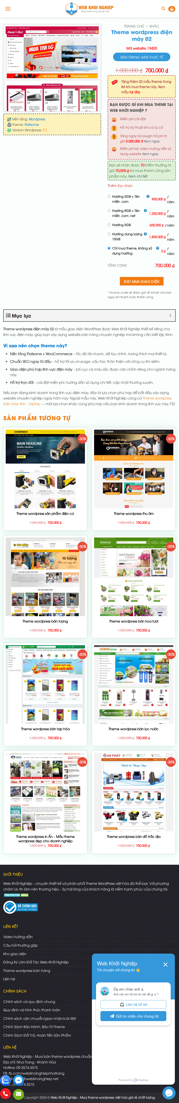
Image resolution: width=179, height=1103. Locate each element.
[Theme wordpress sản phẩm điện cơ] (45, 503)
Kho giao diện (14, 953)
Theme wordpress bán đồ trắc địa (133, 836)
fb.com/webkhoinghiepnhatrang (36, 1073)
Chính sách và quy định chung (29, 1001)
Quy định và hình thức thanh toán (31, 1009)
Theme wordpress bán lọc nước (134, 729)
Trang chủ (134, 26)
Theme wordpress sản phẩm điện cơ (45, 513)
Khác (154, 26)
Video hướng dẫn (18, 936)
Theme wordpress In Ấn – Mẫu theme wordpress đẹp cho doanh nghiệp (45, 838)
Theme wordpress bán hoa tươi (133, 621)
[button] (8, 9)
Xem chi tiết (138, 176)
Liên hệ (9, 978)
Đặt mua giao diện (141, 281)
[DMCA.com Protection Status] (16, 894)
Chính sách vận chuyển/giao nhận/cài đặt (39, 1018)
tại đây (134, 92)
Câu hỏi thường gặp (20, 945)
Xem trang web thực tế (141, 57)
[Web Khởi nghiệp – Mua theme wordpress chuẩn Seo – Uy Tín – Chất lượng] (89, 8)
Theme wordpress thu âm (134, 513)
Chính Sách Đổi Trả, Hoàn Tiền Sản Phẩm (37, 1035)
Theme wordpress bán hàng (26, 970)
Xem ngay (152, 141)
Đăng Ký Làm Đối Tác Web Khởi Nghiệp (36, 962)
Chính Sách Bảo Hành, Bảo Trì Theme (34, 1026)
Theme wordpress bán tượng (45, 621)
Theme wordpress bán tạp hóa (45, 729)
